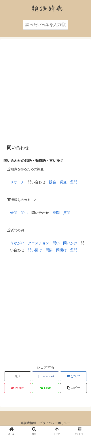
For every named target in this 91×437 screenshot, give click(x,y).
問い (24, 213)
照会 (52, 182)
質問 (73, 182)
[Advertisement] (45, 91)
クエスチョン (38, 243)
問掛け (61, 250)
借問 (13, 213)
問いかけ (70, 243)
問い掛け (35, 250)
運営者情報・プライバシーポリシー (45, 423)
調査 (63, 182)
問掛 (49, 250)
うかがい (17, 243)
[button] (64, 24)
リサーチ (17, 182)
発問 (56, 213)
